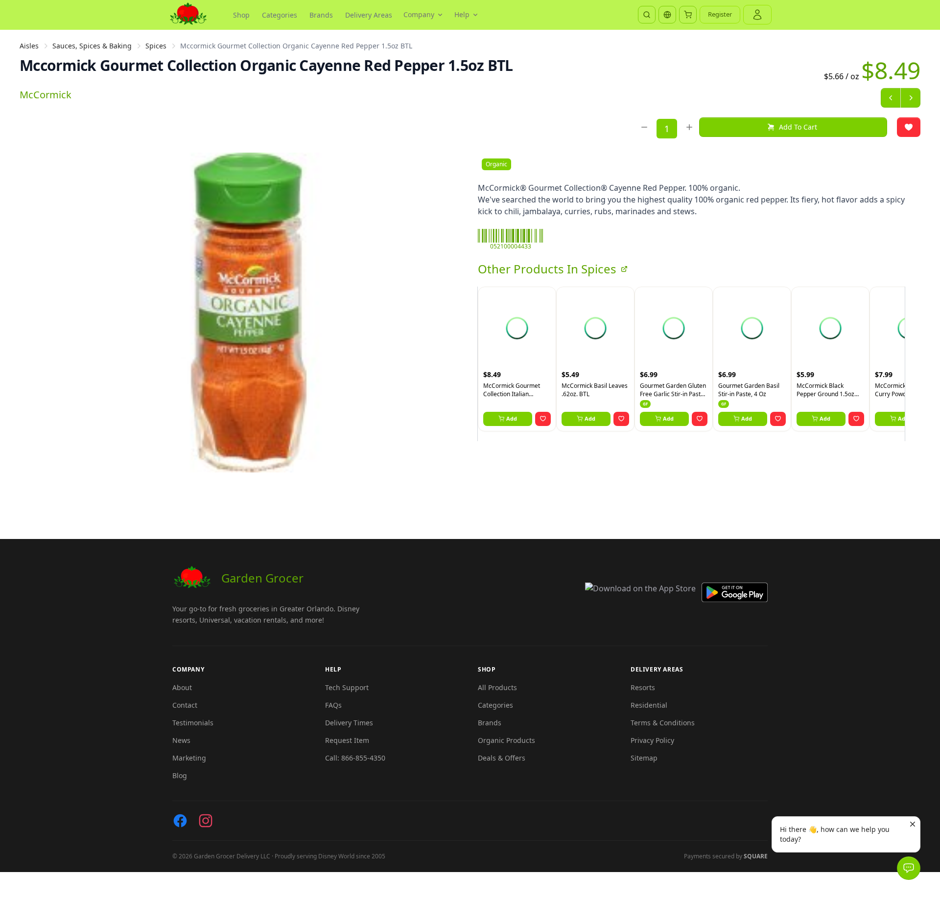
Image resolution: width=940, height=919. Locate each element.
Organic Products (506, 740)
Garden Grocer (262, 578)
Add (511, 418)
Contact (184, 705)
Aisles (29, 45)
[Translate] (667, 14)
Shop (241, 15)
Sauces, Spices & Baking (92, 45)
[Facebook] (180, 821)
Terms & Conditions (663, 722)
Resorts (643, 687)
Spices (155, 45)
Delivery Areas (368, 15)
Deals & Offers (501, 757)
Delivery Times (349, 722)
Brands (321, 15)
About (182, 687)
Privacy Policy (652, 740)
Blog (179, 775)
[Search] (647, 14)
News (181, 740)
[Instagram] (205, 821)
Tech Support (347, 687)
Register (720, 14)
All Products (497, 687)
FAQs (333, 705)
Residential (649, 705)
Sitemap (644, 757)
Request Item (347, 740)
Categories (279, 15)
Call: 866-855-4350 (355, 757)
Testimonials (192, 722)
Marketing (189, 757)
